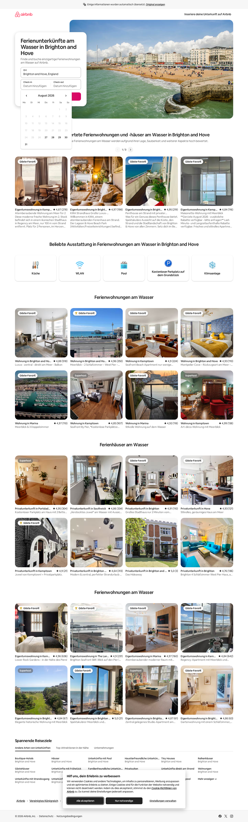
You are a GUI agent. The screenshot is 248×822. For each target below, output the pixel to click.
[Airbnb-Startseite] (23, 14)
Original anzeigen (155, 4)
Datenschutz (46, 816)
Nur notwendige (124, 800)
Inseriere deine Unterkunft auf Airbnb (207, 14)
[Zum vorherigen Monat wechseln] (27, 96)
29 (59, 137)
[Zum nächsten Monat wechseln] (66, 96)
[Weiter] (130, 149)
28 (52, 137)
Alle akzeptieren (85, 800)
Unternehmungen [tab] (104, 747)
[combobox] (50, 74)
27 (46, 137)
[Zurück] (118, 149)
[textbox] (35, 86)
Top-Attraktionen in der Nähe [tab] (72, 747)
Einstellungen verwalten (163, 800)
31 (26, 144)
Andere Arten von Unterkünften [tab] (32, 747)
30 (66, 137)
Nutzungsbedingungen (69, 816)
